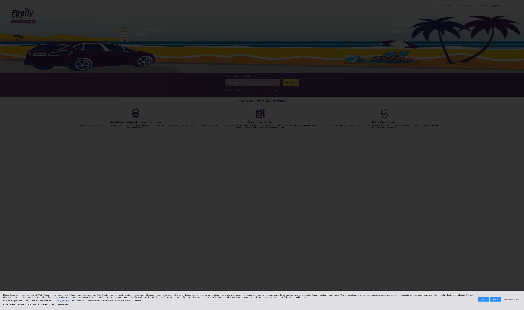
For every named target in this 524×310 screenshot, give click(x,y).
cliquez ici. (65, 301)
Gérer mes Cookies (511, 299)
